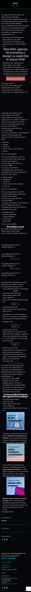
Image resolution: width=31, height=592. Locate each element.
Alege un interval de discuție (16, 79)
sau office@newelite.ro (6, 581)
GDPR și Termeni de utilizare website (9, 583)
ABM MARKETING (5, 567)
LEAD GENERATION (5, 565)
